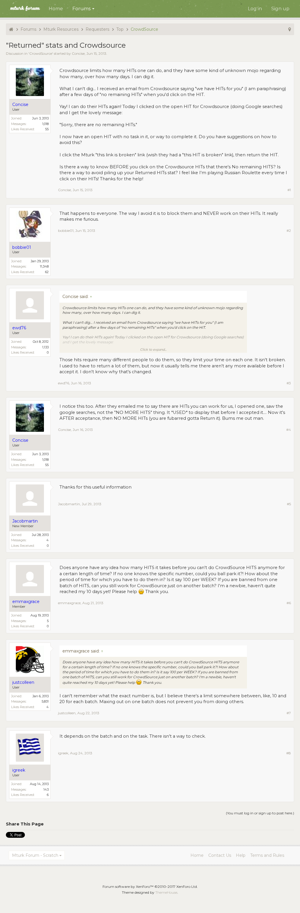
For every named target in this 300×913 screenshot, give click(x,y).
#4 (288, 429)
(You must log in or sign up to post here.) (260, 813)
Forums (81, 8)
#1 (289, 190)
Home (56, 8)
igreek (63, 753)
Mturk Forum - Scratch (35, 855)
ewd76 (63, 383)
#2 (289, 230)
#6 (289, 603)
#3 (289, 383)
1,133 (45, 347)
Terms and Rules (267, 855)
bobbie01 (66, 230)
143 (46, 789)
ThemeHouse (166, 892)
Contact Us (219, 855)
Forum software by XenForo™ (150, 886)
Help (241, 855)
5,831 (45, 701)
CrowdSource (40, 53)
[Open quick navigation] (289, 29)
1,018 (45, 124)
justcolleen (67, 713)
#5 (289, 504)
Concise (78, 53)
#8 (288, 753)
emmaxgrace (69, 603)
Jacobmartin (69, 504)
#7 (289, 713)
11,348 (44, 266)
